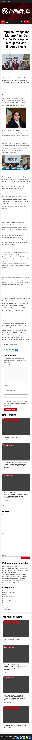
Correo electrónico (9, 390)
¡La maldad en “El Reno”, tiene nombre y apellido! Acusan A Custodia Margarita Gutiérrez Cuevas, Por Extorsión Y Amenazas (15, 465)
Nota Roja (27, 21)
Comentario (7, 364)
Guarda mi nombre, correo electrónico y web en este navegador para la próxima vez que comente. (15, 403)
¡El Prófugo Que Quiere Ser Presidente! (12, 580)
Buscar (4, 555)
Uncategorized (6, 609)
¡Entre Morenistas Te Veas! (11, 437)
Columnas (6, 419)
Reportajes (5, 603)
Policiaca (4, 598)
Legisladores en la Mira (8, 596)
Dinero (4, 594)
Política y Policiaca (16, 28)
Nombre (6, 385)
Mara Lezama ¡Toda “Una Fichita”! (11, 582)
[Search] (22, 21)
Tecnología (5, 607)
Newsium (28, 736)
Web (5, 396)
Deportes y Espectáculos (9, 592)
